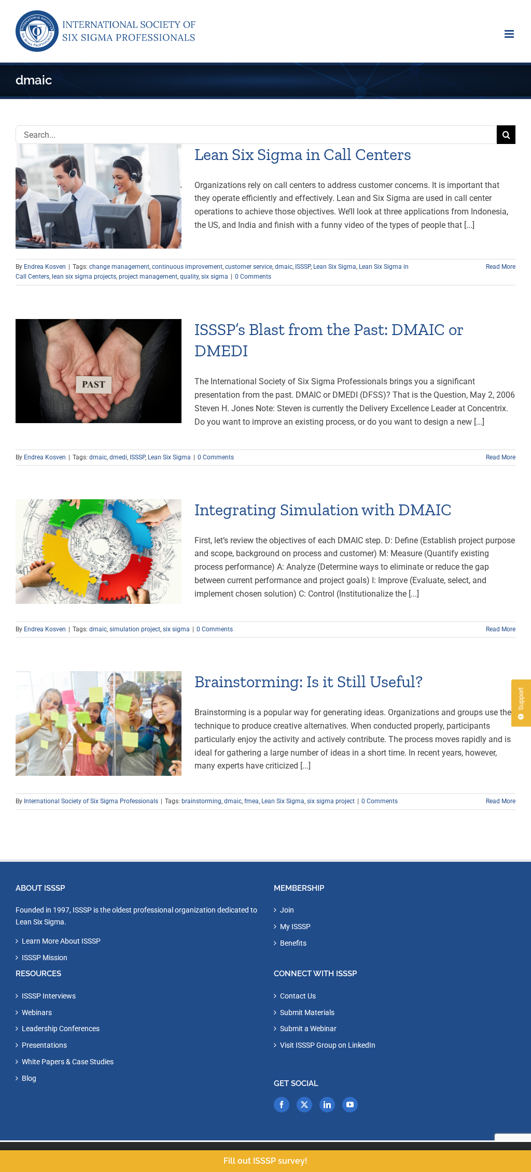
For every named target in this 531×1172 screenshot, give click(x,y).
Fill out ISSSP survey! (265, 1161)
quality (189, 276)
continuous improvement (187, 266)
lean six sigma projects (84, 276)
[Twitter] (304, 1104)
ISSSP (303, 266)
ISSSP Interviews (49, 996)
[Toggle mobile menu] (510, 33)
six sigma (214, 276)
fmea (251, 801)
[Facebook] (281, 1104)
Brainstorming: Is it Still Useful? (308, 681)
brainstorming (201, 801)
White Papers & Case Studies (68, 1062)
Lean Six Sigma (334, 266)
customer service (248, 266)
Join (287, 910)
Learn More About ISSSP (61, 941)
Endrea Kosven (45, 266)
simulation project (134, 629)
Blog (29, 1078)
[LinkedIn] (327, 1104)
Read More (500, 266)
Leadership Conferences (61, 1028)
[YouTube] (350, 1104)
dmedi (118, 457)
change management (119, 266)
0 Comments (253, 276)
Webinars (37, 1012)
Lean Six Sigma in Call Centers (302, 154)
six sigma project (331, 801)
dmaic (283, 266)
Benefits (293, 943)
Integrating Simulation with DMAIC (323, 509)
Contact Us (298, 996)
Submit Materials (307, 1012)
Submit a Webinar (308, 1028)
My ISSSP (295, 926)
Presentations (44, 1045)
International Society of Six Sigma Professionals (91, 801)
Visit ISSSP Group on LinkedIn (327, 1045)
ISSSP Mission (44, 957)
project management (148, 276)
